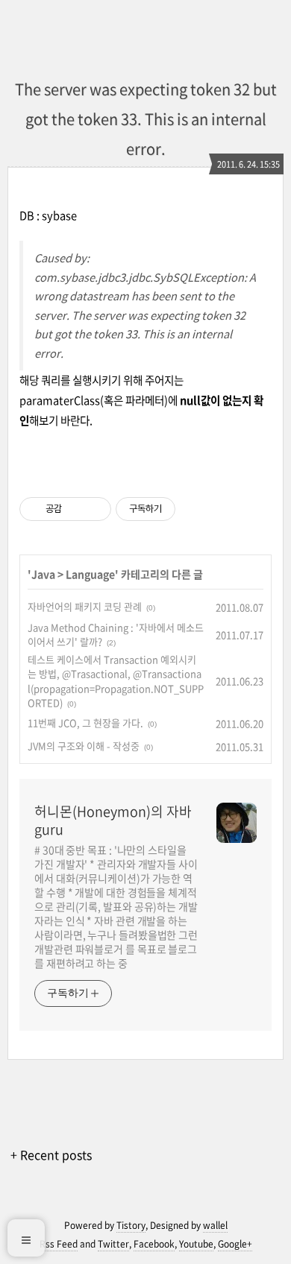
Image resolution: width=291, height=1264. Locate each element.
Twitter (113, 1244)
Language (90, 573)
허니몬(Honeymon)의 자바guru (113, 820)
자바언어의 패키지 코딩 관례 (85, 606)
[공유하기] (75, 509)
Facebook (154, 1244)
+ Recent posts (51, 1154)
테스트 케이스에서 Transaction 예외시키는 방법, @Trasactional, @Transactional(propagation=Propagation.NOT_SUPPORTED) (116, 681)
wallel (215, 1225)
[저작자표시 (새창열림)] (182, 509)
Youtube (196, 1244)
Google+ (235, 1244)
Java (43, 573)
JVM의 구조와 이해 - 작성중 (84, 746)
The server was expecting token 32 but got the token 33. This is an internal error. (146, 118)
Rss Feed (59, 1244)
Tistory (131, 1225)
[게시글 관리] (94, 509)
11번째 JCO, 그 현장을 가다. (85, 722)
